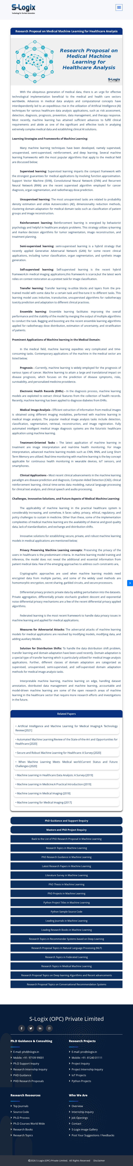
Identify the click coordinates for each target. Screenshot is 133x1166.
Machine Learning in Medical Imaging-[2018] (43, 793)
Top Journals (20, 1106)
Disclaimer (98, 1160)
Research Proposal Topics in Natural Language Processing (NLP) (66, 948)
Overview (77, 1106)
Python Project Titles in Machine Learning (66, 902)
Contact (76, 1123)
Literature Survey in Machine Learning (66, 875)
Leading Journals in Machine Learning (66, 920)
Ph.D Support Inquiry (26, 1063)
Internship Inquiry (83, 1112)
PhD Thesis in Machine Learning (66, 884)
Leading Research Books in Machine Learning (66, 929)
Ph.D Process (21, 1118)
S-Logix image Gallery (85, 1129)
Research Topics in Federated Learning (66, 957)
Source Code (21, 1112)
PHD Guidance (22, 1075)
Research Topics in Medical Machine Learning (66, 966)
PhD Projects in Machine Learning (66, 893)
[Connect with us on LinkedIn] (40, 1028)
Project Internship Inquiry (87, 1069)
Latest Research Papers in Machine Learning (66, 866)
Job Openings (80, 1118)
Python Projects (81, 1081)
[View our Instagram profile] (49, 1028)
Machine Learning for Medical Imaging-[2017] (44, 802)
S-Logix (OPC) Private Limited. (52, 1160)
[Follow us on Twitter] (30, 1028)
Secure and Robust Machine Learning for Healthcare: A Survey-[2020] (59, 753)
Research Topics (23, 1135)
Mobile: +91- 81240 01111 (87, 1057)
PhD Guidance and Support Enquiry (66, 820)
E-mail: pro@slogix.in (84, 1052)
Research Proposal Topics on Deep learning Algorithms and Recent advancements (66, 975)
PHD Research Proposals (28, 1081)
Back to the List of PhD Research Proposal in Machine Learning (67, 838)
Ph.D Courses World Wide (29, 1123)
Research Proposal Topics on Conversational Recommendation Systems (66, 984)
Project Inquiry (81, 1063)
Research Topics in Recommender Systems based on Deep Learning (66, 938)
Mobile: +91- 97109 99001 (28, 1057)
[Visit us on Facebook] (21, 1028)
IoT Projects (79, 1075)
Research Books (23, 1129)
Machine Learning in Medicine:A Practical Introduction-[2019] (54, 784)
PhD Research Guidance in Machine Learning (66, 857)
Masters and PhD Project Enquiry (66, 829)
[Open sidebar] (130, 583)
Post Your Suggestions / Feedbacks (93, 1135)
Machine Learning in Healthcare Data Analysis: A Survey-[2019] (55, 775)
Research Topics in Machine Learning (66, 848)
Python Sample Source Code (66, 911)
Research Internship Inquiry (30, 1069)
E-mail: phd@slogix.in (26, 1052)
